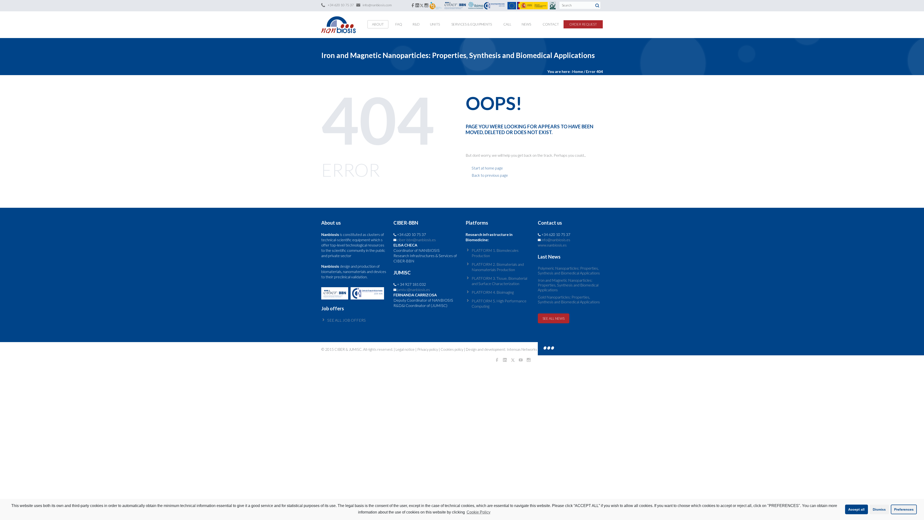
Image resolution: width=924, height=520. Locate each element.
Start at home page (487, 168)
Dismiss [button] (879, 509)
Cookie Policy (478, 512)
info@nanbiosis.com (377, 5)
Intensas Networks (521, 349)
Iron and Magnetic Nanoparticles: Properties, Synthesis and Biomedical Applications (568, 285)
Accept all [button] (856, 509)
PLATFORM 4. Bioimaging (493, 292)
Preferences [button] (904, 509)
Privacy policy (427, 349)
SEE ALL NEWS (554, 318)
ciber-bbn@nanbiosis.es (416, 239)
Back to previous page (490, 175)
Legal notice (405, 349)
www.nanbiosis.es (552, 245)
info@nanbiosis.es (555, 239)
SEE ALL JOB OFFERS (346, 320)
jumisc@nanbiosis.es (413, 289)
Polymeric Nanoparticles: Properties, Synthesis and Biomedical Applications (569, 270)
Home (577, 71)
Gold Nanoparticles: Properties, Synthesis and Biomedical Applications (569, 299)
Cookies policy (452, 349)
